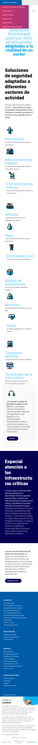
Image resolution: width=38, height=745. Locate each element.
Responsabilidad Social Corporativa (12, 26)
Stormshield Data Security (12, 610)
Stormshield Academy (10, 661)
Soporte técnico (8, 651)
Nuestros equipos (7, 11)
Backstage (7, 681)
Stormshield (9, 2)
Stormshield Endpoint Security (13, 608)
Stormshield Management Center (14, 615)
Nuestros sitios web (10, 685)
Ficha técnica (8, 620)
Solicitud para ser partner (11, 637)
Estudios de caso (12, 581)
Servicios (7, 648)
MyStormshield (8, 639)
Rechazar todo (6, 742)
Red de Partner (9, 631)
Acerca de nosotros (11, 675)
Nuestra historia (7, 19)
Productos (8, 600)
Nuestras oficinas (7, 22)
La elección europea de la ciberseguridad (14, 7)
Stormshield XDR (9, 603)
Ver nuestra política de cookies (10, 734)
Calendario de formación (11, 656)
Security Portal (8, 668)
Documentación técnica (11, 664)
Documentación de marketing (13, 666)
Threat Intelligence (9, 659)
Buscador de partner (10, 634)
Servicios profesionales (11, 654)
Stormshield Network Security (13, 605)
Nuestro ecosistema (8, 15)
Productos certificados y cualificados (15, 618)
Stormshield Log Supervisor (12, 613)
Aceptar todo (31, 742)
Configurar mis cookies (19, 742)
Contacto (12, 438)
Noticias (6, 683)
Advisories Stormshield (11, 625)
